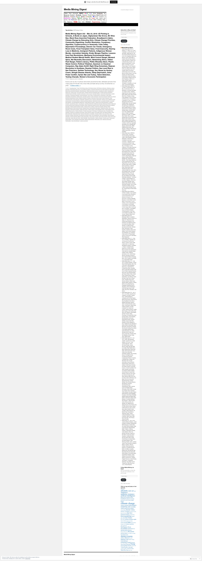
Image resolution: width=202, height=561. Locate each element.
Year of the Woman (75, 120)
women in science (130, 548)
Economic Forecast (103, 96)
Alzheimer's (124, 492)
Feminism (123, 514)
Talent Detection (91, 118)
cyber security (132, 507)
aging (135, 491)
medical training (87, 106)
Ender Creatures (105, 98)
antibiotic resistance (127, 494)
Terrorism (133, 542)
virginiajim (80, 78)
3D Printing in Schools (101, 88)
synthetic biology (131, 539)
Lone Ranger (81, 103)
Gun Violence (128, 518)
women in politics (124, 548)
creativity (124, 506)
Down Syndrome (94, 96)
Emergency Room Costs (96, 98)
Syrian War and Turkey (75, 118)
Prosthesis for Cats (101, 110)
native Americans (124, 525)
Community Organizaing (106, 93)
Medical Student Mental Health (76, 106)
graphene (133, 516)
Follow (123, 480)
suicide (131, 537)
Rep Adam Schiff (98, 112)
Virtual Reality (124, 547)
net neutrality (124, 528)
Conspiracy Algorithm (74, 95)
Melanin (93, 106)
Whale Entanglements (89, 119)
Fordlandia (82, 99)
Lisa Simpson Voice (74, 103)
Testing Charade (98, 118)
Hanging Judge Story (96, 99)
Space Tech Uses (111, 116)
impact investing (129, 520)
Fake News (129, 513)
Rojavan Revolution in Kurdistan (88, 113)
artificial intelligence (128, 496)
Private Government (87, 110)
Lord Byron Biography (89, 103)
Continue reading (75, 85)
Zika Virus (130, 550)
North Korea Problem (74, 109)
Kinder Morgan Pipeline (90, 102)
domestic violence (87, 96)
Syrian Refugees (124, 541)
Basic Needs (105, 89)
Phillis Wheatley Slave (100, 109)
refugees (125, 533)
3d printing (122, 489)
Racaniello (131, 531)
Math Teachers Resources (105, 105)
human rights (133, 519)
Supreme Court (124, 539)
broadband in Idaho (103, 91)
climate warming (124, 505)
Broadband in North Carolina (126, 500)
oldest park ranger (84, 109)
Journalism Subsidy (105, 101)
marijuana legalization (130, 524)
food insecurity (76, 99)
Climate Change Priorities (71, 93)
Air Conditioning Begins (85, 89)
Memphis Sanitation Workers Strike (102, 106)
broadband (123, 498)
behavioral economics (125, 497)
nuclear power (124, 530)
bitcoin (132, 497)
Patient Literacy (91, 109)
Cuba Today (108, 95)
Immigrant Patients (76, 101)
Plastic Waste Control (109, 109)
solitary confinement (125, 538)
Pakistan (130, 530)
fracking (127, 514)
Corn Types (90, 95)
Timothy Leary (106, 118)
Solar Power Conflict (93, 116)
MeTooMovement (69, 108)
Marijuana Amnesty (98, 103)
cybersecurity (124, 508)
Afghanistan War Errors (75, 89)
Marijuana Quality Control (93, 105)
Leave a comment (84, 120)
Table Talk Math (84, 118)
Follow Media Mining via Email (127, 468)
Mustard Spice (86, 108)
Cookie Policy (27, 558)
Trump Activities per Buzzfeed (78, 119)
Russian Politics (98, 113)
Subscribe (124, 41)
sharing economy (127, 536)
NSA (134, 528)
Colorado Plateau (96, 93)
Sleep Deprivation (85, 116)
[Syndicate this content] (121, 47)
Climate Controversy (81, 93)
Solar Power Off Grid (103, 116)
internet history (133, 522)
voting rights (130, 547)
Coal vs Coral (89, 93)
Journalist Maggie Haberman (78, 102)
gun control (123, 517)
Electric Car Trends (111, 96)
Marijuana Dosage (107, 103)
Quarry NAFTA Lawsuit (90, 112)
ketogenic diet (123, 524)
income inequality (124, 522)
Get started (113, 2)
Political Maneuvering (70, 110)
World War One (124, 550)
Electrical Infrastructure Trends (71, 98)
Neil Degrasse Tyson (126, 527)
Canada (132, 500)
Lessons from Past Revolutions (101, 102)
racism (122, 533)
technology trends (126, 542)
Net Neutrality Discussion (94, 108)
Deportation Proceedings (70, 96)
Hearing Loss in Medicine (107, 99)
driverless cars (123, 511)
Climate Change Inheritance (106, 92)
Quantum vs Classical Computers (77, 112)
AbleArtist (67, 89)
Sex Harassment (95, 115)
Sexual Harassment (124, 534)
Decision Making (130, 508)
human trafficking (124, 520)
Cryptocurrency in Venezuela (99, 95)
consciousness (132, 505)
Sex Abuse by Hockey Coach (85, 115)
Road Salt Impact (76, 113)
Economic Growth (133, 511)
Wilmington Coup (98, 119)
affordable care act (127, 491)
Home (67, 24)
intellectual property (96, 101)
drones (127, 511)
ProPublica (94, 110)
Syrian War (67, 118)
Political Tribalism (79, 110)
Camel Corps (73, 92)
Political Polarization (124, 531)
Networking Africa (104, 108)
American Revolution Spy (96, 89)
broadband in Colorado (130, 498)
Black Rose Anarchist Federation (72, 91)
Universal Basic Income (126, 545)
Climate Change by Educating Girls (92, 92)
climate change (128, 503)
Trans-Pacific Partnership (125, 544)
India (129, 522)
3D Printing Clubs (84, 88)
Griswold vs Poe (88, 99)
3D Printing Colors (92, 88)
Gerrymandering (126, 516)
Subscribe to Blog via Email (128, 30)
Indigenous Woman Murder (86, 101)
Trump (132, 544)
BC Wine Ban (111, 89)
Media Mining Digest (75, 9)
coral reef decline (83, 95)
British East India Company (92, 91)
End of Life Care (124, 513)
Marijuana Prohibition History (81, 105)
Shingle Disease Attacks (75, 116)
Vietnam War (133, 545)
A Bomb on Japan (110, 88)
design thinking (123, 510)
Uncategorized (73, 88)
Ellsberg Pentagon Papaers (85, 98)
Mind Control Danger (77, 108)
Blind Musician (83, 91)
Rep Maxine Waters (107, 112)
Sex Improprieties (103, 115)
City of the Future (80, 92)
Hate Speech (123, 519)
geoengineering (131, 514)
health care (127, 519)
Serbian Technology (74, 115)
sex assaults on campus (131, 533)
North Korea (130, 528)
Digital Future (79, 96)
